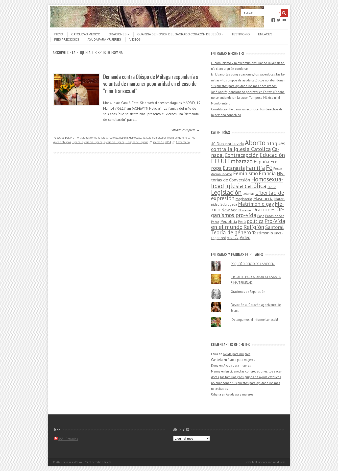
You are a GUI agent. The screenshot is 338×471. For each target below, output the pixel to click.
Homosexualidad (138, 137)
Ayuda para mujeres (104, 39)
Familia (255, 168)
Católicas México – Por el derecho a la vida (87, 462)
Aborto (255, 142)
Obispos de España (136, 142)
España (123, 137)
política (255, 221)
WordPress (279, 462)
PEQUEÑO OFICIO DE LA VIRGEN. (253, 264)
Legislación (226, 192)
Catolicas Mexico (85, 34)
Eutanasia (234, 168)
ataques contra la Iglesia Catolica (99, 137)
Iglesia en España (113, 142)
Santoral (274, 227)
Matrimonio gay (256, 203)
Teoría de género (177, 137)
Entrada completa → (185, 130)
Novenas (245, 210)
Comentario (183, 142)
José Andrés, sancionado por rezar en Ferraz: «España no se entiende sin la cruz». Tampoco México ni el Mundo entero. (248, 98)
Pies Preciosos (66, 39)
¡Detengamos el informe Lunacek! (254, 320)
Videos (135, 39)
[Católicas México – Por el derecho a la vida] (157, 26)
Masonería (263, 198)
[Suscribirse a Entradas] (56, 439)
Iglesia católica (157, 137)
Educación (272, 154)
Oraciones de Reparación (248, 292)
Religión (253, 226)
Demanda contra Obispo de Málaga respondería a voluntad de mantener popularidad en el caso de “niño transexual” (150, 84)
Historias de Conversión (248, 177)
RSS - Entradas (68, 439)
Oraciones (117, 34)
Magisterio (244, 199)
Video (245, 237)
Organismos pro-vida (247, 212)
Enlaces (265, 34)
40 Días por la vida (227, 144)
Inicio (58, 34)
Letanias (248, 194)
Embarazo (240, 161)
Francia (267, 173)
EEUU (218, 161)
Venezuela (233, 238)
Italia (271, 186)
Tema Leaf (251, 462)
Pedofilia (228, 221)
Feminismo (245, 173)
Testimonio (241, 34)
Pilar (72, 137)
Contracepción (242, 154)
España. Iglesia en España (87, 142)
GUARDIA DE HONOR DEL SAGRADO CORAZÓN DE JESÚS (179, 34)
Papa (260, 216)
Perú (242, 221)
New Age (229, 210)
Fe (269, 167)
